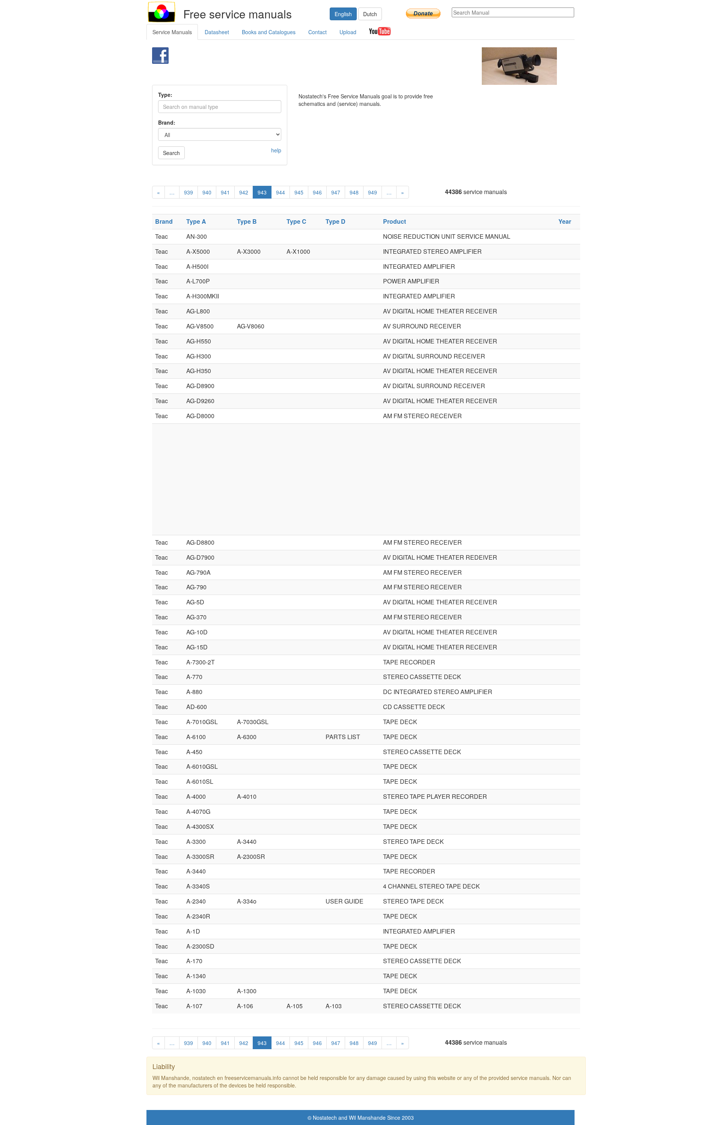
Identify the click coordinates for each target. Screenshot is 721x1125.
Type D (335, 221)
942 (243, 192)
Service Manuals (172, 32)
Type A (196, 221)
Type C (296, 221)
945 (298, 192)
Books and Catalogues (269, 32)
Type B (247, 221)
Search (171, 153)
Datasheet (217, 32)
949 (372, 192)
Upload (347, 32)
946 (317, 192)
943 (262, 192)
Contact (317, 32)
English (343, 14)
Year (564, 221)
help (276, 150)
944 (280, 192)
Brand (164, 221)
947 (335, 192)
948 (354, 192)
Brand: (166, 122)
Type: (165, 94)
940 (206, 192)
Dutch (370, 14)
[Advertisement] (348, 66)
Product (394, 221)
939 (188, 192)
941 (225, 192)
